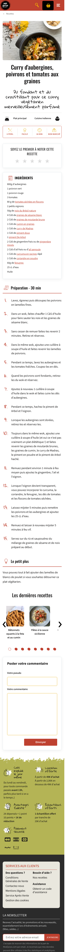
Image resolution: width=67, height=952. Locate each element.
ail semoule (35, 249)
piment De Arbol (17, 237)
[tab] (9, 649)
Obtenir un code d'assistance (42, 890)
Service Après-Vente (17, 896)
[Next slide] (60, 624)
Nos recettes (40, 878)
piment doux (23, 233)
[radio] (17, 161)
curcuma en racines (27, 254)
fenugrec (19, 263)
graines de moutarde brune (31, 219)
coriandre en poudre (27, 258)
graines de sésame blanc (29, 215)
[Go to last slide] (4, 624)
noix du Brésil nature (25, 211)
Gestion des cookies (17, 901)
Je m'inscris (52, 937)
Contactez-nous (15, 886)
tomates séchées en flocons (29, 202)
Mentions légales (15, 891)
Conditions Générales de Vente (17, 879)
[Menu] (58, 5)
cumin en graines (25, 224)
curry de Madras (25, 228)
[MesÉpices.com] (5, 5)
